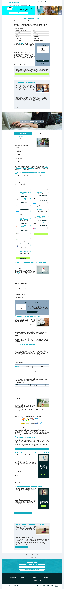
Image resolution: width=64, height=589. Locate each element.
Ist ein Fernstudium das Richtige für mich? (39, 40)
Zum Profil (42, 63)
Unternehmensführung (30, 168)
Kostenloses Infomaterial (42, 60)
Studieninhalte (17, 34)
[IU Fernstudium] (43, 49)
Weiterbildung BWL (32, 566)
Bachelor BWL (18, 272)
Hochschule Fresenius (17, 367)
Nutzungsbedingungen (46, 585)
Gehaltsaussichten (36, 38)
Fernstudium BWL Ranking (32, 449)
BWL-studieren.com (11, 5)
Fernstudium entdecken (24, 13)
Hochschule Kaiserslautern (18, 386)
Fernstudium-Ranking (36, 34)
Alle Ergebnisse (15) (40, 233)
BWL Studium (21, 43)
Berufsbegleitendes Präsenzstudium (21, 547)
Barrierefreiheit (52, 585)
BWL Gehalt (44, 505)
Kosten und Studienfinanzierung (32, 564)
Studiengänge (38, 2)
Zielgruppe (17, 36)
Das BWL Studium (32, 2)
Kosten (34, 30)
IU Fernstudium (17, 365)
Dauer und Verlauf (18, 40)
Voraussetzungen (18, 38)
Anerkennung (35, 32)
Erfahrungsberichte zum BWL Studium (32, 569)
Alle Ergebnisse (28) (23, 258)
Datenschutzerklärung (39, 585)
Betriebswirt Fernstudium (32, 74)
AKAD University (17, 366)
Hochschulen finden (45, 2)
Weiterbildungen (51, 2)
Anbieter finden (17, 32)
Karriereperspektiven (36, 36)
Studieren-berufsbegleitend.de (37, 580)
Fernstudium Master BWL (18, 281)
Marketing (17, 155)
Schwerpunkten (22, 59)
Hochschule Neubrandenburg (18, 385)
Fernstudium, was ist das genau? (20, 30)
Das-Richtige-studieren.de (36, 577)
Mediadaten (22, 577)
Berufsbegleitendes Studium (24, 5)
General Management (22, 168)
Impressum (34, 585)
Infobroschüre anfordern (13, 13)
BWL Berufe (44, 474)
